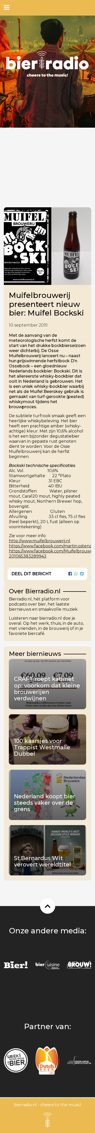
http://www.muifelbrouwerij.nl (39, 540)
